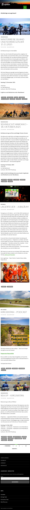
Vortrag (10, 181)
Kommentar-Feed (4, 499)
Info (2, 309)
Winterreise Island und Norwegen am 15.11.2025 (12, 42)
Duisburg (4, 97)
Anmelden (3, 494)
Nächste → (15, 448)
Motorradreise (18, 438)
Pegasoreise (21, 368)
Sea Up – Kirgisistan (12, 395)
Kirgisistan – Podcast (14, 312)
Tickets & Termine (5, 457)
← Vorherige (7, 445)
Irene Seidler (10, 97)
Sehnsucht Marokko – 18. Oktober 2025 (14, 125)
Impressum (3, 462)
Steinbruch (4, 181)
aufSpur (10, 436)
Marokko (23, 179)
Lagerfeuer (21, 97)
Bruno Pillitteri (17, 436)
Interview (9, 368)
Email (2, 476)
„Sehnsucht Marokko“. (10, 254)
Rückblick (3, 204)
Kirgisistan (15, 368)
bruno (3, 368)
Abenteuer (4, 179)
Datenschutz (4, 465)
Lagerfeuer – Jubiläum (15, 206)
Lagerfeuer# (11, 47)
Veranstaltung (4, 36)
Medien (4, 309)
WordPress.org (4, 502)
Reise (25, 438)
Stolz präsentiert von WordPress (6, 508)
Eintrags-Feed (4, 497)
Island (16, 97)
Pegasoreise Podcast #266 (7, 353)
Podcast (4, 370)
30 (25, 445)
